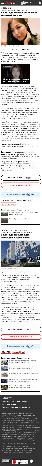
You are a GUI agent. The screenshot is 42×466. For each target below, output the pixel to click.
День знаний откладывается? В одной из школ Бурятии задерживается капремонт (23, 367)
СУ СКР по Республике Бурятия (12, 46)
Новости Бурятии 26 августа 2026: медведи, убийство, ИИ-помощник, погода (22, 386)
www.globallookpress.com (10, 268)
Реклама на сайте (19, 402)
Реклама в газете (9, 404)
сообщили (33, 94)
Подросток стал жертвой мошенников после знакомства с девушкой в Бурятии (23, 380)
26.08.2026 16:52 (6, 230)
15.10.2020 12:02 (6, 8)
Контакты (6, 402)
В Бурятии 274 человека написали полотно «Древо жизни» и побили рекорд (22, 361)
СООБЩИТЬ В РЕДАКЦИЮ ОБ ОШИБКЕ (16, 407)
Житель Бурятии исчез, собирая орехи (21, 219)
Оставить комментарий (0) (21, 185)
